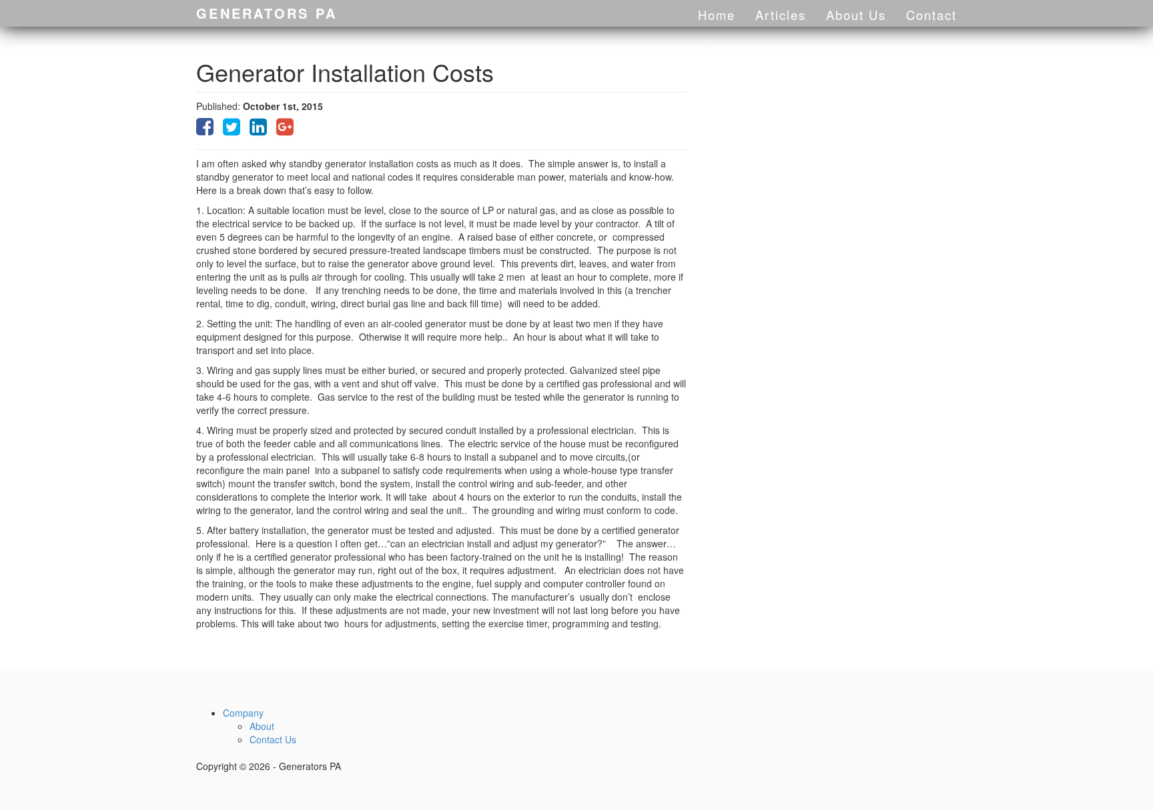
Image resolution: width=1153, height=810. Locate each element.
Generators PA (266, 13)
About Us (856, 14)
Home (716, 14)
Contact (931, 14)
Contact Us (273, 739)
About (262, 726)
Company (243, 712)
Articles (780, 14)
